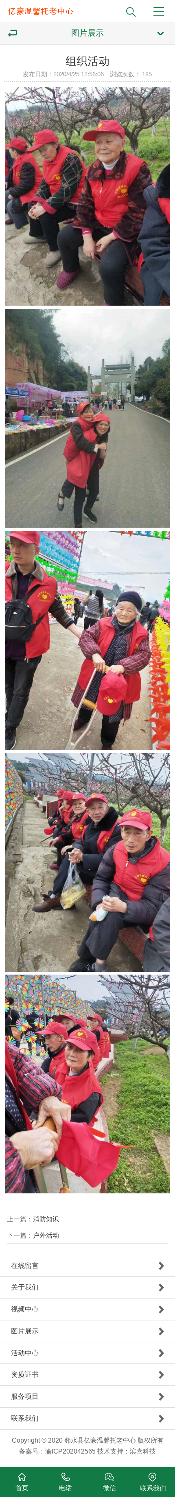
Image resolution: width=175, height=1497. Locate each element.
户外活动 (46, 1235)
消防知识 (46, 1219)
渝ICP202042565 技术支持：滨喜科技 (100, 1451)
